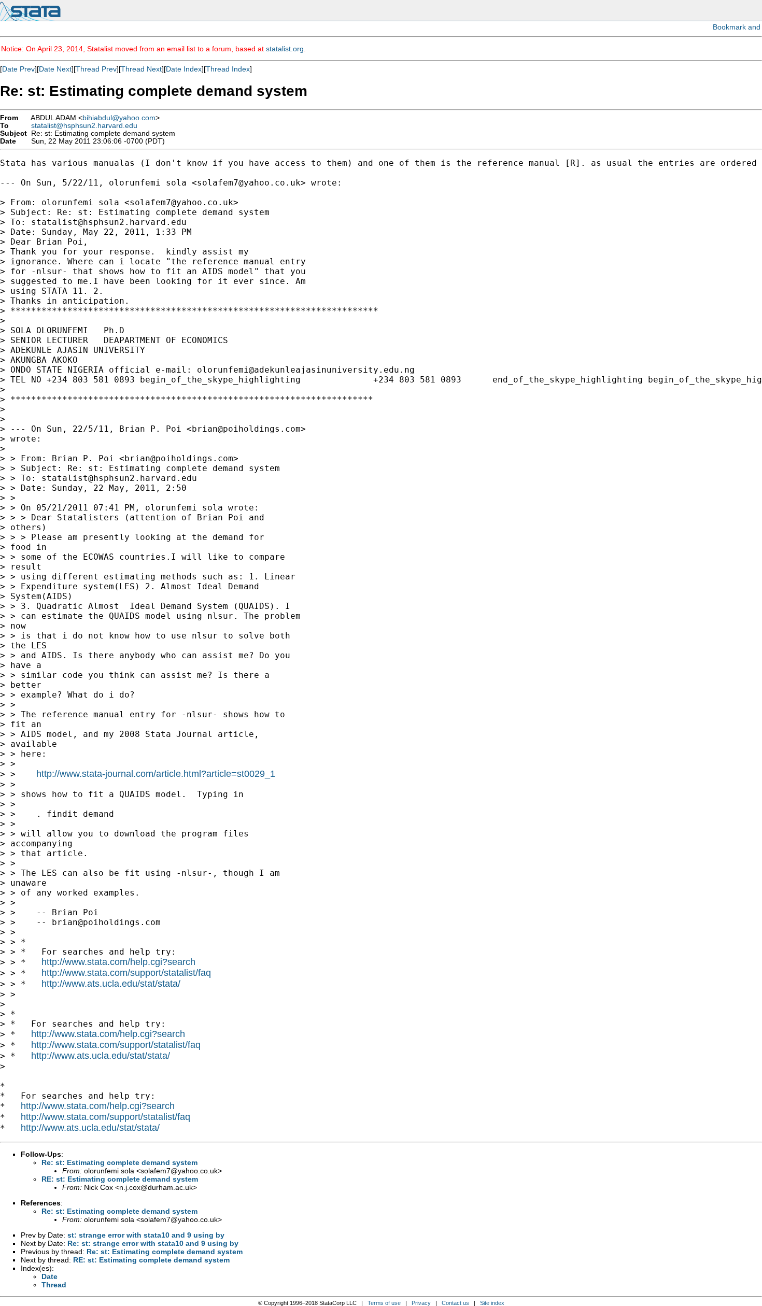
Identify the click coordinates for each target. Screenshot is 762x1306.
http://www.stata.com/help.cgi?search (118, 962)
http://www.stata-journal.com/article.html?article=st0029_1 (155, 774)
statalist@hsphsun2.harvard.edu (84, 126)
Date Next (55, 69)
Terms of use (384, 1303)
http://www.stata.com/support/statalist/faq (126, 973)
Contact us (455, 1303)
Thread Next (141, 69)
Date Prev (18, 69)
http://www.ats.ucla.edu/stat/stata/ (110, 983)
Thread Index (228, 69)
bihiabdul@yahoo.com (119, 118)
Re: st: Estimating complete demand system (119, 1162)
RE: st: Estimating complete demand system (119, 1179)
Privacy (421, 1303)
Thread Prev (96, 69)
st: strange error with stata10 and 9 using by (145, 1235)
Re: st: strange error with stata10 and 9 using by (152, 1243)
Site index (492, 1303)
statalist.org (285, 49)
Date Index (184, 69)
